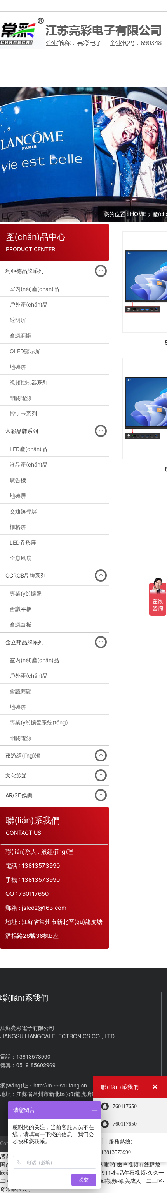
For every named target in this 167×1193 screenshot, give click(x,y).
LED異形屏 (23, 542)
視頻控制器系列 (29, 382)
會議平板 (20, 609)
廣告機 (18, 480)
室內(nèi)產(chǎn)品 (34, 288)
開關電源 (20, 398)
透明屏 (18, 320)
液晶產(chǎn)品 (29, 464)
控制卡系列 (23, 413)
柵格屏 (18, 526)
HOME (138, 214)
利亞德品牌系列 (24, 271)
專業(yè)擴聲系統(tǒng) (39, 722)
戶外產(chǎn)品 (29, 304)
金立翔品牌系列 (24, 642)
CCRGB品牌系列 (25, 575)
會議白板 (20, 624)
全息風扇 (20, 558)
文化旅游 (16, 775)
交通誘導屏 (23, 511)
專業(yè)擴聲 (26, 593)
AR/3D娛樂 (19, 795)
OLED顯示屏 (25, 351)
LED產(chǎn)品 (28, 449)
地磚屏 (18, 366)
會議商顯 (20, 335)
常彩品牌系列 (21, 431)
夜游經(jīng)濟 (22, 755)
